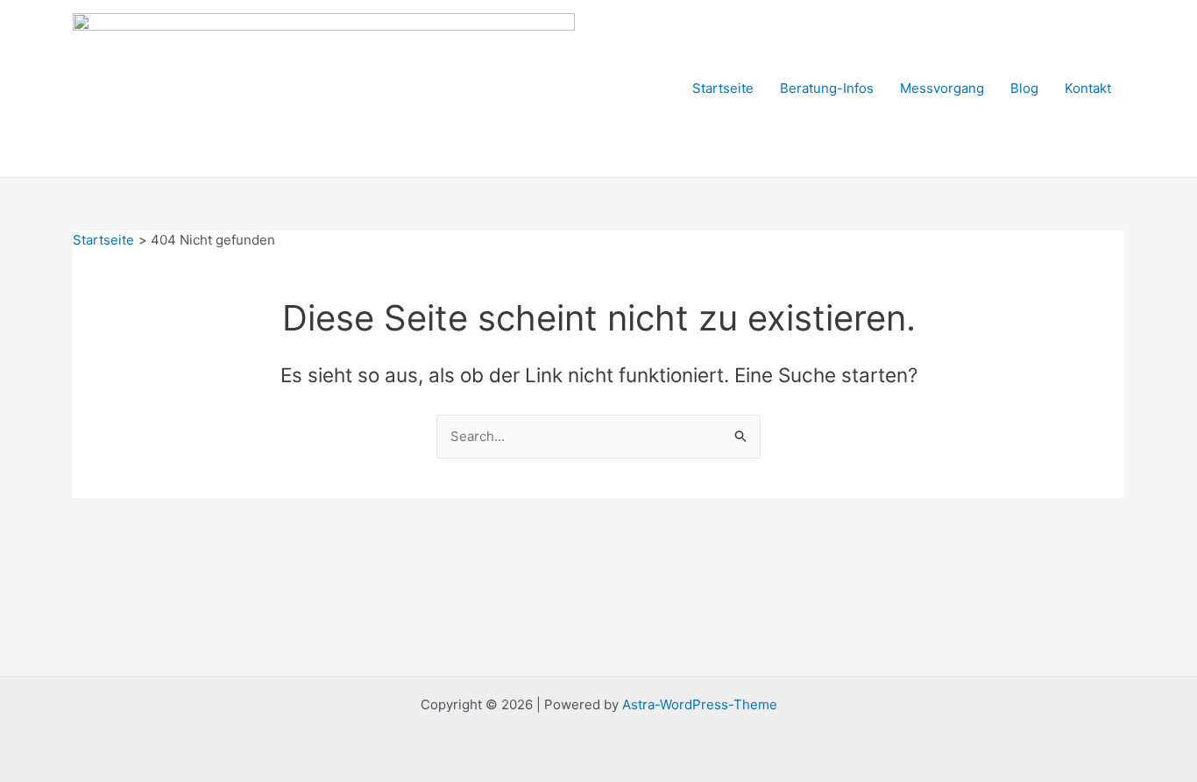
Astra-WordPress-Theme (699, 704)
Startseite (723, 88)
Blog (1024, 88)
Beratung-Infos (827, 88)
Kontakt (1088, 88)
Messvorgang (942, 88)
